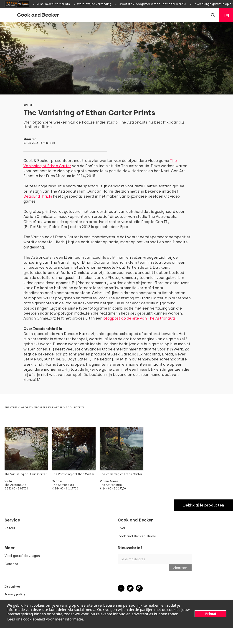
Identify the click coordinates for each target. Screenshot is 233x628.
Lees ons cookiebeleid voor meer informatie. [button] (45, 619)
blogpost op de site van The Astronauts (139, 318)
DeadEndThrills (37, 196)
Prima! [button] (210, 613)
